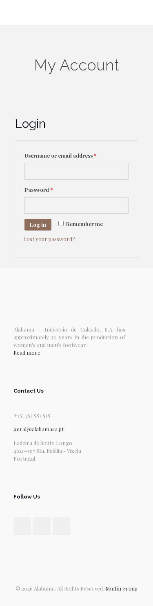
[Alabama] (76, 12)
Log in (38, 224)
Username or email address (60, 155)
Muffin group (121, 588)
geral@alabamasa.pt (38, 429)
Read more (26, 352)
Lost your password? (49, 238)
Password (38, 189)
